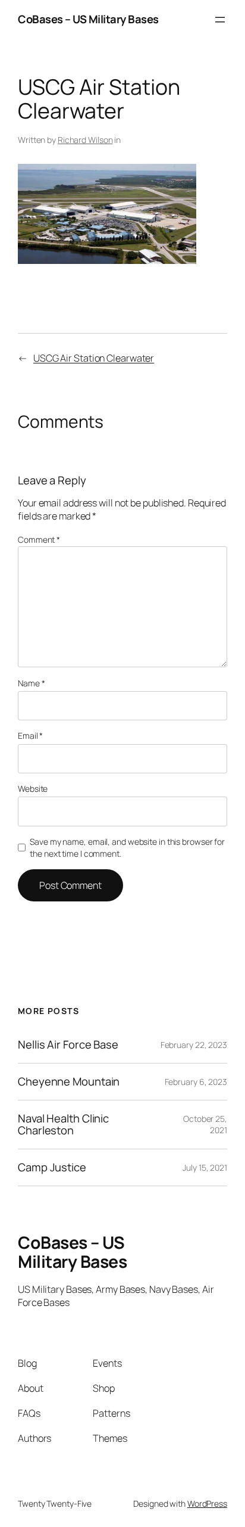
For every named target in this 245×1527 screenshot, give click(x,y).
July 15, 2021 (205, 1167)
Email (30, 735)
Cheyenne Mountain (69, 1081)
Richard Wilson (85, 139)
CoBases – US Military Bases (88, 19)
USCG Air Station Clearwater (93, 358)
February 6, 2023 (196, 1081)
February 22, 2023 (194, 1044)
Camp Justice (52, 1167)
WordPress (207, 1503)
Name (31, 683)
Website (33, 788)
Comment (39, 539)
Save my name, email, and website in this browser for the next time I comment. (127, 847)
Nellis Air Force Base (68, 1044)
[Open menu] (220, 20)
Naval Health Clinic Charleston (63, 1124)
